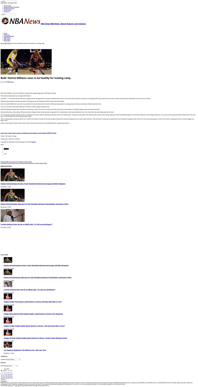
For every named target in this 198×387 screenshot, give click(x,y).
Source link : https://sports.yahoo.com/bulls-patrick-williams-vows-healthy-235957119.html (28, 133)
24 (5, 377)
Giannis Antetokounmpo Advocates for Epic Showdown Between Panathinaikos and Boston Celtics (34, 204)
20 (10, 376)
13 (10, 374)
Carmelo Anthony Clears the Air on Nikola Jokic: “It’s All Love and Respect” (26, 224)
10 (5, 374)
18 (6, 376)
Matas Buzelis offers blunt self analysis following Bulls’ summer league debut (24, 163)
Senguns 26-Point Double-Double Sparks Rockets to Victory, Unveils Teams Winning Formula (35, 338)
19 (8, 376)
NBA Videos (7, 40)
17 (5, 376)
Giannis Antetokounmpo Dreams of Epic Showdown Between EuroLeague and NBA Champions (33, 184)
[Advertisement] (19, 28)
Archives (3, 366)
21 (11, 376)
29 (1, 379)
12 (8, 374)
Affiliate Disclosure (9, 8)
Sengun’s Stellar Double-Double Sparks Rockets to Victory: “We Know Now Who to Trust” (34, 326)
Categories (4, 359)
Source (33, 142)
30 (3, 379)
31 (5, 379)
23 (3, 377)
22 (1, 377)
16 (3, 376)
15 (1, 376)
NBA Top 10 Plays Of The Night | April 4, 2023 (16, 162)
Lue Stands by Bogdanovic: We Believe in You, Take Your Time (25, 350)
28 (11, 377)
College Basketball (9, 36)
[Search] (1, 14)
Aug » (5, 381)
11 (6, 374)
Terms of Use (7, 5)
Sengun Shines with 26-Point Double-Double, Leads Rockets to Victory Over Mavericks (33, 314)
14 (11, 374)
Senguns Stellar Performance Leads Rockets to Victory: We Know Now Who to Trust (33, 302)
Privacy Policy (7, 10)
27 (10, 377)
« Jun (2, 381)
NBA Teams (7, 39)
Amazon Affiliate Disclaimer (11, 7)
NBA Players (7, 38)
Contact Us (7, 11)
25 (6, 377)
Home (5, 33)
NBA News (7, 35)
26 (8, 377)
